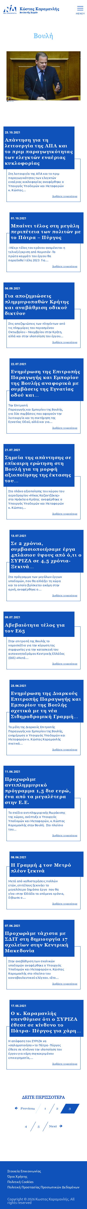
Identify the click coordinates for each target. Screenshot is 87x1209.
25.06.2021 (18, 685)
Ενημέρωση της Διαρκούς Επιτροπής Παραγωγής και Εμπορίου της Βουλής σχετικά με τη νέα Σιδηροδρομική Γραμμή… (46, 705)
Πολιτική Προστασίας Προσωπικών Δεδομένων (43, 1187)
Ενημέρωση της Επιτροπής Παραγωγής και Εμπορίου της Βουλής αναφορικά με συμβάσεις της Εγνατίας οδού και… (45, 383)
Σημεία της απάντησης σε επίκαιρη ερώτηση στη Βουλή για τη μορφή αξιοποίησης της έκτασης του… (38, 469)
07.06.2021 (12, 925)
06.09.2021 (12, 288)
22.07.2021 (18, 364)
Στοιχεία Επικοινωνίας (24, 1171)
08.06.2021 (18, 857)
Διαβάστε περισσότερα (64, 196)
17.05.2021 (18, 1006)
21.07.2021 (12, 450)
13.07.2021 (18, 536)
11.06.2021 (12, 771)
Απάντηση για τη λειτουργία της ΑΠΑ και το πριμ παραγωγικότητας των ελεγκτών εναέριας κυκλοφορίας (39, 151)
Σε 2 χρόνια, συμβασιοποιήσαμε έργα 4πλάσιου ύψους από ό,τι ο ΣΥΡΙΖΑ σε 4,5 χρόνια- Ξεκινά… (46, 555)
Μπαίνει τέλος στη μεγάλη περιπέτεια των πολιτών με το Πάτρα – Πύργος (46, 231)
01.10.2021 (18, 218)
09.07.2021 (12, 617)
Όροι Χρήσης (17, 1176)
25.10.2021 (12, 132)
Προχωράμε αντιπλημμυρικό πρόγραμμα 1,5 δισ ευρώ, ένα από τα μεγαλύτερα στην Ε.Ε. (38, 791)
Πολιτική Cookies (20, 1182)
